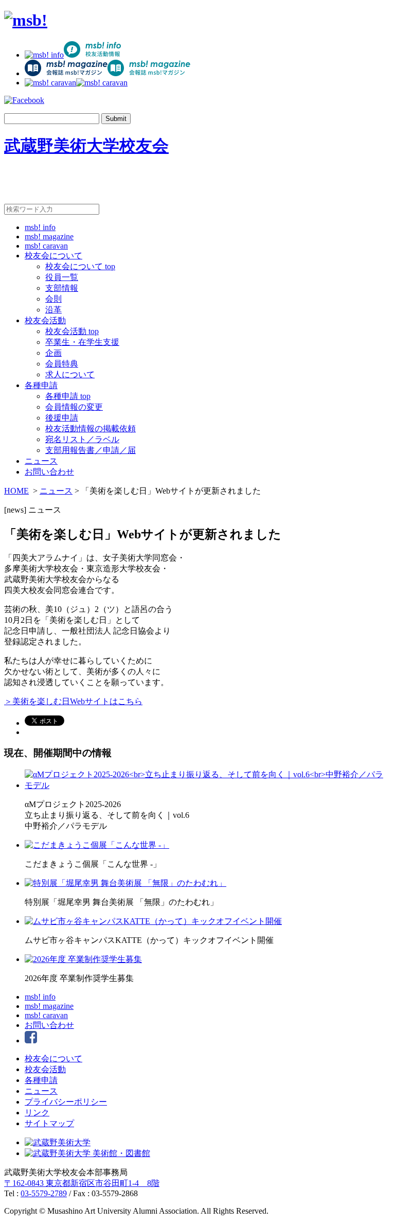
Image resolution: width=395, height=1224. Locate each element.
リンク (37, 1112)
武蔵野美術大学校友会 (86, 145)
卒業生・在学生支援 (82, 342)
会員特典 (61, 363)
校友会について (53, 255)
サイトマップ (49, 1123)
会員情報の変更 (74, 407)
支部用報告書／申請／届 (90, 450)
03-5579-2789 (44, 1193)
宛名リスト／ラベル (82, 439)
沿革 (53, 309)
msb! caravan (46, 245)
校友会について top (80, 266)
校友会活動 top (72, 331)
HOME (16, 490)
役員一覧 (61, 277)
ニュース (41, 461)
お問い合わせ (49, 471)
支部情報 (61, 288)
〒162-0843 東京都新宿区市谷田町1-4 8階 (81, 1183)
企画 (53, 352)
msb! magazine (49, 236)
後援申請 (61, 417)
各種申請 (41, 385)
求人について (70, 374)
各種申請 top (68, 396)
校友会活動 (45, 320)
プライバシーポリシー (66, 1101)
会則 (53, 298)
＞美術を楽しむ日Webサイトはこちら (73, 701)
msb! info (40, 227)
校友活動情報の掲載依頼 (90, 428)
